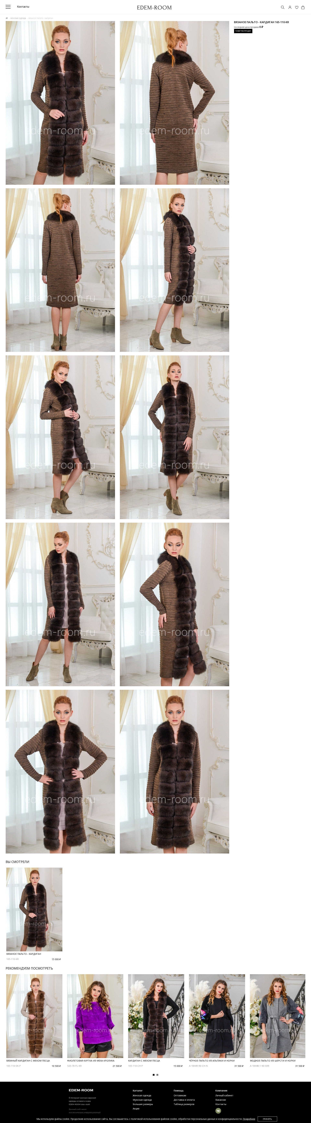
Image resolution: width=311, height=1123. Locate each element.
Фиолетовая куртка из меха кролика (90, 1060)
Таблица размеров (184, 1104)
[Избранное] (295, 7)
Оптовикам (180, 1095)
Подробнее (249, 1118)
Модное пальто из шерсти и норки (272, 1060)
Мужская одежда (142, 1099)
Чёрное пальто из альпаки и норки (212, 1060)
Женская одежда (18, 18)
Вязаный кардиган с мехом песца (28, 1060)
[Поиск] (281, 7)
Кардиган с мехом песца (144, 1060)
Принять (267, 1119)
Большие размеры (143, 1104)
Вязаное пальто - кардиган (23, 953)
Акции (136, 1108)
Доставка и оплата (184, 1099)
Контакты (220, 1104)
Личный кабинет (224, 1095)
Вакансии (220, 1099)
